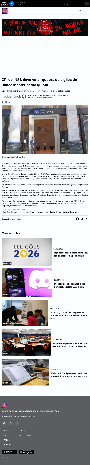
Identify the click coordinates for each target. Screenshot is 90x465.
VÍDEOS (7, 440)
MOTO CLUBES (25, 435)
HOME (6, 431)
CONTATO (23, 431)
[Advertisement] (45, 54)
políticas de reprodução (44, 212)
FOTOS (6, 435)
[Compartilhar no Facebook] (77, 219)
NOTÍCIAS (7, 445)
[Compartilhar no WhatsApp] (87, 219)
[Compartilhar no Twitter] (82, 219)
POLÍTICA (6, 102)
